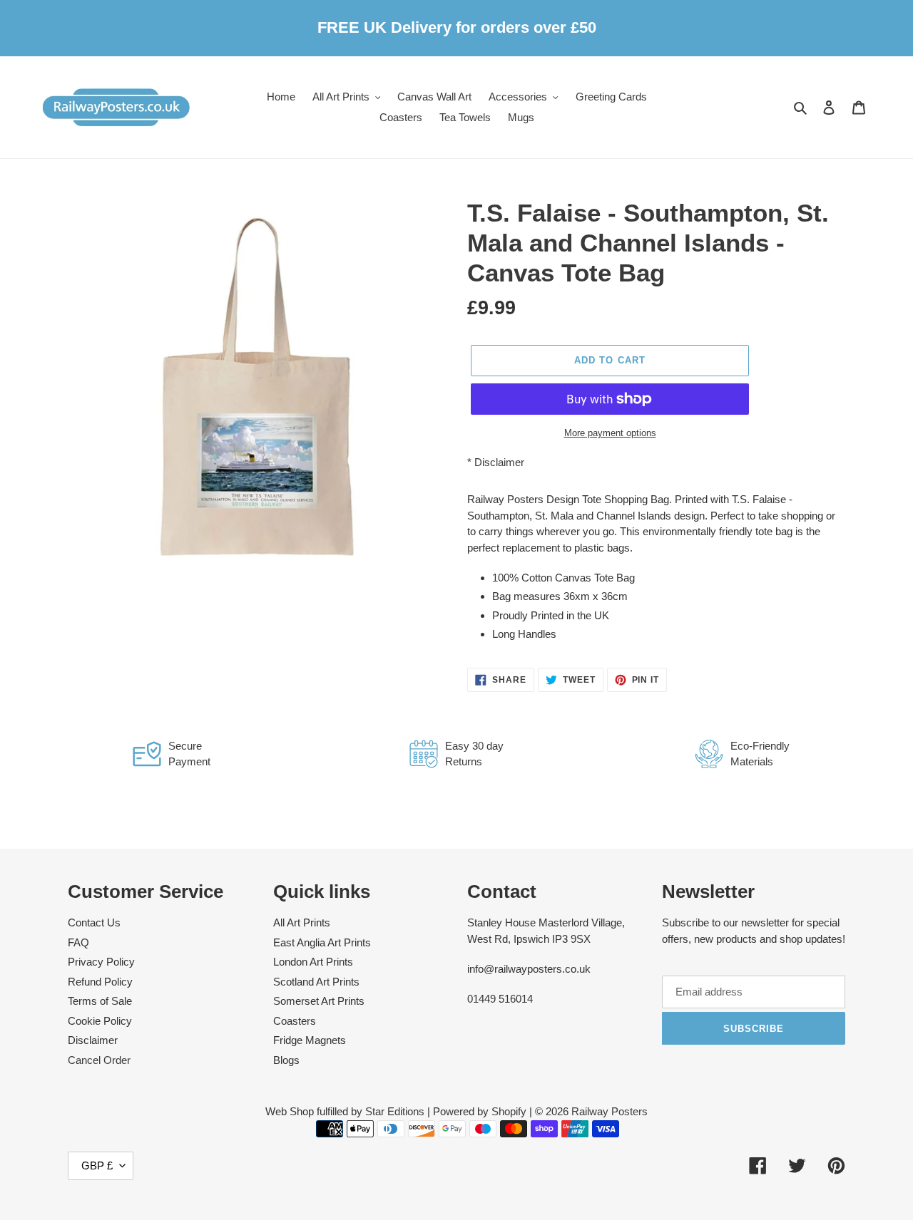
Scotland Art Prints (316, 982)
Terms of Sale (100, 1001)
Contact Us (94, 922)
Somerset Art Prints (318, 1001)
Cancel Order (99, 1060)
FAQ (78, 942)
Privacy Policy (101, 962)
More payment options (610, 433)
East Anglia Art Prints (322, 942)
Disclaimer (499, 462)
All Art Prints (301, 922)
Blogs (286, 1060)
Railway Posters (609, 1111)
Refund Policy (100, 982)
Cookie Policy (100, 1021)
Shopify (508, 1111)
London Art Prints (313, 962)
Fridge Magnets (309, 1040)
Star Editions (394, 1111)
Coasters (294, 1021)
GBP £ (97, 1165)
